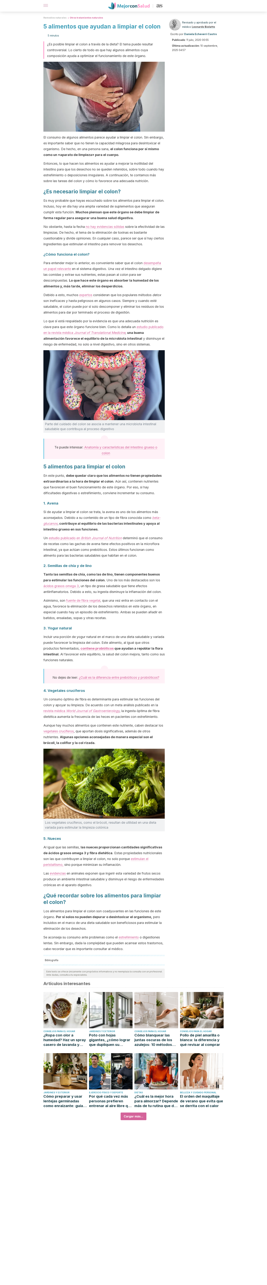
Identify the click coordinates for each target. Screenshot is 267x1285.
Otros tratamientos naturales (86, 17)
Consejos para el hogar (59, 1031)
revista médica (81, 711)
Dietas (138, 1092)
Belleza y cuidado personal (198, 1092)
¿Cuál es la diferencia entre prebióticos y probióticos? (119, 677)
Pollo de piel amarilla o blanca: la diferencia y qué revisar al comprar (200, 1040)
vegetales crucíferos (58, 731)
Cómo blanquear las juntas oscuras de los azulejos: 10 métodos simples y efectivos (153, 1040)
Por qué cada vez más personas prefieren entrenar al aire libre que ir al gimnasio (110, 1101)
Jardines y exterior (102, 1031)
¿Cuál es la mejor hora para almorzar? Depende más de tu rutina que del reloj (156, 1101)
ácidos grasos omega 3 (61, 586)
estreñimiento (129, 937)
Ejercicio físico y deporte (106, 1092)
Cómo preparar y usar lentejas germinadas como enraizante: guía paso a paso (63, 1101)
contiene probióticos (97, 648)
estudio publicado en (85, 538)
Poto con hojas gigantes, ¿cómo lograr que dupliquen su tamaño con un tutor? (109, 1040)
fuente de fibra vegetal (83, 600)
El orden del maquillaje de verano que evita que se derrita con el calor (201, 1101)
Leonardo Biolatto (203, 26)
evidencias (58, 873)
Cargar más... (133, 1116)
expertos (85, 295)
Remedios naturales (54, 17)
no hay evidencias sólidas (105, 227)
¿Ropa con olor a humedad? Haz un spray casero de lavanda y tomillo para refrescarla (64, 1040)
